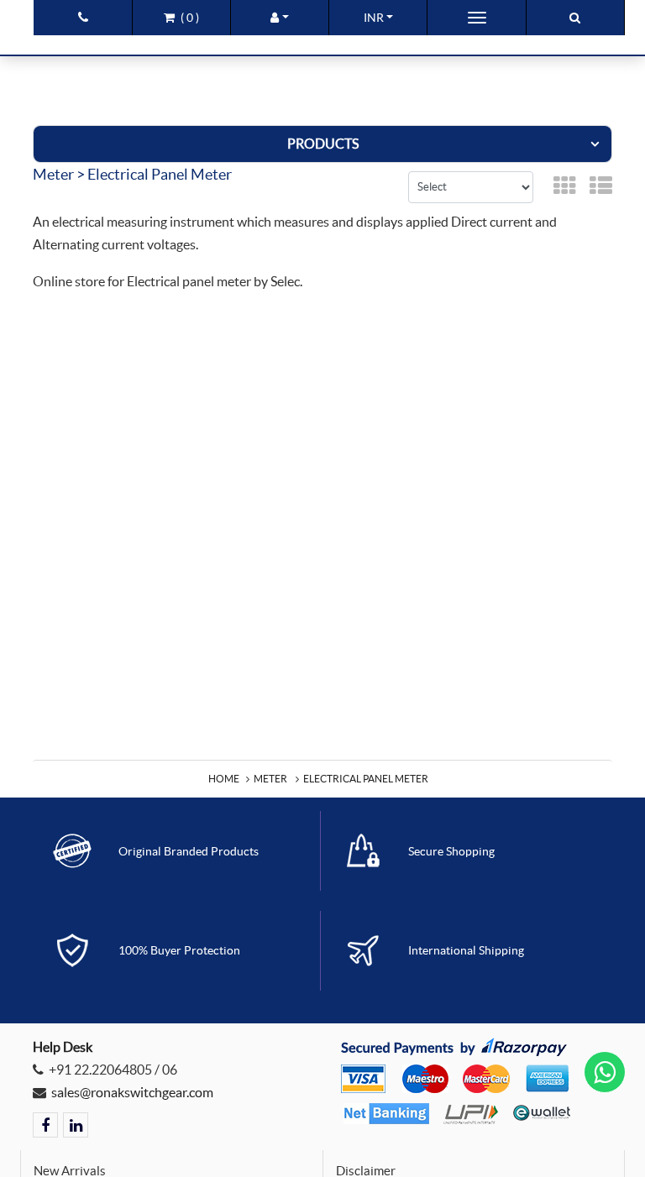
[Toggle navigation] (477, 17)
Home (223, 778)
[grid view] (564, 186)
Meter (270, 778)
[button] (279, 17)
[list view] (601, 186)
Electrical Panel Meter (365, 778)
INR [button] (374, 17)
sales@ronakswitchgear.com (132, 1092)
